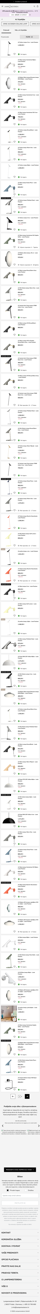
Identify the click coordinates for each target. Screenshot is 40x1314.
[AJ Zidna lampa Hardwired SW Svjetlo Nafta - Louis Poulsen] (20, 241)
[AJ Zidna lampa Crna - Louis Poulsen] (20, 592)
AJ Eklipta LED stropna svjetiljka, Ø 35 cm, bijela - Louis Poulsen (28, 902)
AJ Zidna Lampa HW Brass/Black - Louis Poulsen (27, 323)
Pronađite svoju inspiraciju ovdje (19, 1170)
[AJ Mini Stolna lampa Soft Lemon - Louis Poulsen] (20, 540)
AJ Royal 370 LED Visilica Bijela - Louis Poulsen (28, 780)
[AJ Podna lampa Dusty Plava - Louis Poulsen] (20, 487)
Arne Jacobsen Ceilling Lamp (15, 24)
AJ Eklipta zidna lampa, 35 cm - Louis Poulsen (28, 253)
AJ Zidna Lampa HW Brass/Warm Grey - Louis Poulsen (28, 376)
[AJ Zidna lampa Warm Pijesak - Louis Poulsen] (20, 768)
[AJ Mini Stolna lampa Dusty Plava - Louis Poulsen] (20, 1066)
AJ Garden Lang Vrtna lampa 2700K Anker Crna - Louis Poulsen (27, 464)
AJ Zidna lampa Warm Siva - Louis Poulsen (27, 832)
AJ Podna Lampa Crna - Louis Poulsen (28, 42)
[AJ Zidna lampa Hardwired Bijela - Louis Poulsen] (20, 66)
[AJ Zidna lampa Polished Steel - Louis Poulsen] (20, 645)
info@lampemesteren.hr (20, 1307)
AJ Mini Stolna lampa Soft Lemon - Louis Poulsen (27, 534)
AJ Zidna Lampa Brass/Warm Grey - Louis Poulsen (27, 271)
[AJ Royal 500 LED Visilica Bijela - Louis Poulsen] (20, 663)
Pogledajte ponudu (22, 12)
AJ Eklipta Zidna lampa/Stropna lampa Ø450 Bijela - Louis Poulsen (28, 1043)
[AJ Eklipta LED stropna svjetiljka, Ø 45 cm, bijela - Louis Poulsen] (20, 926)
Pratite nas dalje (11, 1266)
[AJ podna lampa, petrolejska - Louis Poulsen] (20, 1014)
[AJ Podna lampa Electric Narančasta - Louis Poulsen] (20, 522)
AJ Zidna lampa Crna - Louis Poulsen (27, 586)
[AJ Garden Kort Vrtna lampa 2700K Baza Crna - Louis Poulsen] (20, 364)
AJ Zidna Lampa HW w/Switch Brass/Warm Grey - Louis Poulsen (27, 341)
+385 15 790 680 (30, 1304)
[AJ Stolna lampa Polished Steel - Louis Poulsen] (20, 206)
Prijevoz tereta (9, 1273)
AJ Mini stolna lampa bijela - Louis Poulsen (27, 797)
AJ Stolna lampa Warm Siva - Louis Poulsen (27, 499)
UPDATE (19, 15)
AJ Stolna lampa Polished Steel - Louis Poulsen (28, 200)
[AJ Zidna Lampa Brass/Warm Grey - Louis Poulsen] (20, 276)
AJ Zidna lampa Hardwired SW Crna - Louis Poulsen (28, 113)
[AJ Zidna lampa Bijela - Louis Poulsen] (20, 943)
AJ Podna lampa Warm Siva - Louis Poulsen (27, 148)
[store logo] (12, 6)
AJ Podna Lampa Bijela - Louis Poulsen (28, 165)
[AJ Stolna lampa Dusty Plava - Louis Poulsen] (20, 856)
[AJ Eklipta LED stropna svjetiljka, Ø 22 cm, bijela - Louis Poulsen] (20, 996)
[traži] (34, 6)
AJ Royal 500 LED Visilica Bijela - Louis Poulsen (28, 657)
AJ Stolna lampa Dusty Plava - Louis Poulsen (27, 850)
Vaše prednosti (9, 1252)
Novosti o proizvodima (14, 1293)
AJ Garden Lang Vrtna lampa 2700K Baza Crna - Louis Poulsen (27, 394)
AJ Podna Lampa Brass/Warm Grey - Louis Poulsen (27, 709)
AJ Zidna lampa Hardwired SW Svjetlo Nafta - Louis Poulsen (28, 236)
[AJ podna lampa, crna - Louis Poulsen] (20, 557)
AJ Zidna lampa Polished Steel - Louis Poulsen (28, 639)
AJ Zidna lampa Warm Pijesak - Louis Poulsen (28, 762)
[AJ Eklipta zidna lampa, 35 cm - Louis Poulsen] (20, 259)
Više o (4, 1286)
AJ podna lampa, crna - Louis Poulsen (28, 551)
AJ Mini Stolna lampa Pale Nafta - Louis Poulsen (28, 955)
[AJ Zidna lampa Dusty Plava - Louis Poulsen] (20, 189)
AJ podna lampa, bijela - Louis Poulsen (28, 621)
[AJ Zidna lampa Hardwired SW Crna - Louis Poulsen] (20, 118)
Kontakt (6, 1232)
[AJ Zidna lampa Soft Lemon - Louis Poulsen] (20, 610)
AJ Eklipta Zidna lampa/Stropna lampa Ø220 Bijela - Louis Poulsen (28, 78)
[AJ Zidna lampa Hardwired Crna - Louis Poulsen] (20, 101)
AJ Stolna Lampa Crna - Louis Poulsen (28, 217)
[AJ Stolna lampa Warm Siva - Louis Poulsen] (20, 505)
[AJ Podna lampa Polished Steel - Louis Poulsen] (20, 417)
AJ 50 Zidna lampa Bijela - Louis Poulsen (26, 973)
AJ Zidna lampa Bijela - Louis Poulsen (28, 937)
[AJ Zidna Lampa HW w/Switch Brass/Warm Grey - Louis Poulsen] (20, 347)
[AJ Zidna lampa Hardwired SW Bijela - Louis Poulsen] (20, 873)
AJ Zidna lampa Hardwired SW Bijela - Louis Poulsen (28, 867)
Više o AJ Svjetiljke (21, 30)
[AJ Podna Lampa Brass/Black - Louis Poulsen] (20, 136)
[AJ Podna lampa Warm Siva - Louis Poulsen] (20, 154)
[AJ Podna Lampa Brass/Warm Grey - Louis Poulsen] (20, 715)
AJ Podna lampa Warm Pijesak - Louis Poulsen (28, 446)
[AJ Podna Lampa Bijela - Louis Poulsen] (20, 171)
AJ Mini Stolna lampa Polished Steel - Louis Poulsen (28, 727)
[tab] (20, 1232)
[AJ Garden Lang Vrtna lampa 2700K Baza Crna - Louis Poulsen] (20, 399)
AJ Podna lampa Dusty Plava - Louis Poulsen (27, 481)
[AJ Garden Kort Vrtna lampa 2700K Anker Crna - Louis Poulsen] (20, 312)
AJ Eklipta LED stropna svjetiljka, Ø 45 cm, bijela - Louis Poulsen (28, 920)
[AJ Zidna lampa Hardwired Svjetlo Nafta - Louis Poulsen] (20, 1031)
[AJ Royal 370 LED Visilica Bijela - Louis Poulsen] (20, 785)
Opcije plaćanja (10, 1259)
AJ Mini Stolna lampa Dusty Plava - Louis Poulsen (27, 1060)
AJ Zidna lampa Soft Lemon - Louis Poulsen (27, 604)
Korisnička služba (11, 1239)
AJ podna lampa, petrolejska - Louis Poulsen (27, 1008)
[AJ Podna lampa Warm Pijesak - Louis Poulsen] (20, 452)
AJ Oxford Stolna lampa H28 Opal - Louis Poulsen (27, 1078)
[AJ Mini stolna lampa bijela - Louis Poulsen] (20, 803)
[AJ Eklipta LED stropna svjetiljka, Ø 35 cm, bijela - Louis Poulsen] (20, 908)
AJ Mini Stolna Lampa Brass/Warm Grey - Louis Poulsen (27, 429)
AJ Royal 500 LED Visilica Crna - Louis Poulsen (28, 815)
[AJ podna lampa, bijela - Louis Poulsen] (20, 627)
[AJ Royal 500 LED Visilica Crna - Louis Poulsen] (20, 820)
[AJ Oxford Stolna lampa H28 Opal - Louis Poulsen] (20, 1084)
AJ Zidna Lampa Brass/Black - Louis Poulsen (27, 745)
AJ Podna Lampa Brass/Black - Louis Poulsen (27, 130)
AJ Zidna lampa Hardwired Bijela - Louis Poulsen (27, 60)
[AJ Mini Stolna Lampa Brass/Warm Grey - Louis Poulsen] (20, 434)
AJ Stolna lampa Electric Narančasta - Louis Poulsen (28, 569)
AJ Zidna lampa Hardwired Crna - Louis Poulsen (28, 95)
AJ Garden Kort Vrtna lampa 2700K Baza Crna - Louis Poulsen (27, 358)
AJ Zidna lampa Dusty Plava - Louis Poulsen (27, 183)
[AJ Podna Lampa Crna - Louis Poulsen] (20, 48)
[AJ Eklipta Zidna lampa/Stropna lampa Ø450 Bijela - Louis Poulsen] (20, 1049)
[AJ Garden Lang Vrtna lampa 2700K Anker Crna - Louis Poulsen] (20, 469)
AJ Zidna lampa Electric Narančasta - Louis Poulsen (28, 885)
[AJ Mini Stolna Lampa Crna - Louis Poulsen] (20, 680)
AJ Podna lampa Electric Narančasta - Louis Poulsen (28, 516)
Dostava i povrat (10, 1246)
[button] (14, 54)
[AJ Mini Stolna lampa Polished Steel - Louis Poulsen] (20, 733)
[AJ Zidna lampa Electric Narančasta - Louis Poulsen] (20, 891)
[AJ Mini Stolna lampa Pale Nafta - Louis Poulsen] (20, 961)
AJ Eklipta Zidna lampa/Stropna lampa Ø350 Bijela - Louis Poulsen (28, 692)
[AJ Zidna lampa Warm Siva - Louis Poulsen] (20, 838)
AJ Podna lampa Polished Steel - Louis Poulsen (28, 411)
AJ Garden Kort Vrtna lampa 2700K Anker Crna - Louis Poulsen (27, 306)
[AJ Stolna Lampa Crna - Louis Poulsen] (20, 224)
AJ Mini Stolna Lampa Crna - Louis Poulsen (27, 674)
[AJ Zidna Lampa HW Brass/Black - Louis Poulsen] (20, 329)
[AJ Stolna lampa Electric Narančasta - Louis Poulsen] (20, 575)
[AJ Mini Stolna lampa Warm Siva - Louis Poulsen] (20, 294)
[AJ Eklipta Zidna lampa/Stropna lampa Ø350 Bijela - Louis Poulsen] (20, 698)
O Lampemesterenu (11, 1279)
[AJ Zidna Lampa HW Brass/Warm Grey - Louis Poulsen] (20, 382)
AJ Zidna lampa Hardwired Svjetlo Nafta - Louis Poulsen (27, 1025)
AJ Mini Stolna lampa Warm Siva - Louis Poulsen (28, 288)
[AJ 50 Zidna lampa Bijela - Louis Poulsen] (20, 978)
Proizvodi (6, 30)
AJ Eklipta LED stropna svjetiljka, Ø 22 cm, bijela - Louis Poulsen (28, 990)
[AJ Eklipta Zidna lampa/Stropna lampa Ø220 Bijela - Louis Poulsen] (20, 83)
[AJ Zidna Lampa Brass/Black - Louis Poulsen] (20, 750)
